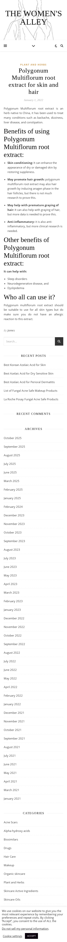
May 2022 (10, 678)
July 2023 (10, 558)
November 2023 (14, 524)
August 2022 (12, 652)
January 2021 (12, 798)
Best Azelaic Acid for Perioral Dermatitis (29, 382)
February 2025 (13, 489)
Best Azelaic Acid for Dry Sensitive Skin (28, 373)
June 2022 (10, 670)
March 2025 (11, 481)
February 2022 (13, 695)
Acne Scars (10, 822)
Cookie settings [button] (12, 936)
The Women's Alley (33, 17)
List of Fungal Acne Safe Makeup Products (30, 390)
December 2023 (14, 515)
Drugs (7, 848)
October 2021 (13, 730)
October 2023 (13, 532)
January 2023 (12, 610)
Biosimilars (11, 839)
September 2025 (14, 446)
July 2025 (10, 464)
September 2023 (14, 541)
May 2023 (10, 575)
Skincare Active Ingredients (21, 891)
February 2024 (13, 507)
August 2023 (12, 549)
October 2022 (13, 635)
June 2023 (10, 567)
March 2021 (11, 790)
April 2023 (10, 584)
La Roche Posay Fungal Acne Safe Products (31, 399)
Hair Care (10, 856)
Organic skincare (14, 874)
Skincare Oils (12, 899)
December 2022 (14, 618)
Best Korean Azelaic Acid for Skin (25, 365)
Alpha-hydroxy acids (17, 831)
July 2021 (10, 755)
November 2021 (14, 721)
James (11, 330)
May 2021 (10, 773)
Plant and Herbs (33, 64)
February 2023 (13, 601)
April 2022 (10, 687)
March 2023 (11, 592)
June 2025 (10, 472)
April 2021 (10, 781)
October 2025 (13, 438)
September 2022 (14, 644)
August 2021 (12, 747)
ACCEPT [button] (31, 936)
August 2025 (12, 455)
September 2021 (14, 738)
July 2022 (10, 661)
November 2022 (14, 627)
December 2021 (14, 713)
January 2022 (12, 704)
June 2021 (10, 764)
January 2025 (12, 498)
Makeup (9, 865)
